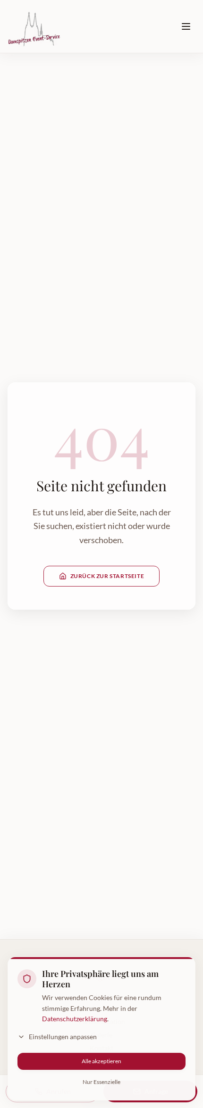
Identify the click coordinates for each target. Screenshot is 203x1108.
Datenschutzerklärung (74, 1019)
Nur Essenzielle (101, 1081)
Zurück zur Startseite (107, 575)
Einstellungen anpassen (63, 1037)
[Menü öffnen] (186, 26)
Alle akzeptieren (101, 1061)
